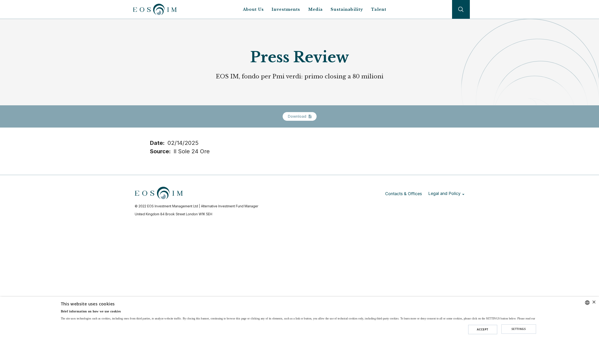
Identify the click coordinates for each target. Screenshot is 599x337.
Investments (286, 9)
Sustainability (347, 9)
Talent (378, 9)
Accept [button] (482, 329)
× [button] (593, 302)
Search (461, 9)
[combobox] (587, 302)
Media (315, 9)
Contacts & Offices (403, 193)
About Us (253, 9)
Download (297, 116)
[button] (298, 328)
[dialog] (299, 317)
